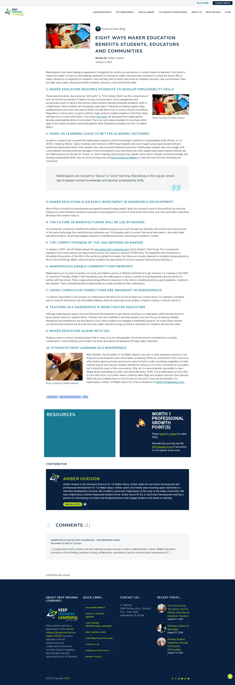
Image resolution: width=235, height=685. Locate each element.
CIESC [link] (67, 678)
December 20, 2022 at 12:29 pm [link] (66, 543)
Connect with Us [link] (222, 3)
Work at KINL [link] (203, 3)
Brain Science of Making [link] (124, 157)
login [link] (162, 433)
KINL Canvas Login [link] (96, 632)
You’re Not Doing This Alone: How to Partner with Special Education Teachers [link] (178, 610)
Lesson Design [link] (52, 396)
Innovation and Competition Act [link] (112, 249)
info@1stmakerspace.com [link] (170, 382)
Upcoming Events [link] (125, 12)
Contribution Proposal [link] (99, 638)
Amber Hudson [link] (81, 479)
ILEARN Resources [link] (102, 12)
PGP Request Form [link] (162, 446)
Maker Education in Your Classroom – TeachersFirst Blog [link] (85, 540)
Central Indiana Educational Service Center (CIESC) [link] (61, 632)
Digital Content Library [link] (95, 615)
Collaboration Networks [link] (173, 12)
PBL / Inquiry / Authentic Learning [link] (70, 396)
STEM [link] (85, 396)
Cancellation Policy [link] (97, 650)
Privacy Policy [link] (94, 657)
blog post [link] (102, 116)
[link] (230, 676)
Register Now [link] (213, 12)
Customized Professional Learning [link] (99, 624)
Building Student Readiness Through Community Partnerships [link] (177, 644)
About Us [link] (197, 12)
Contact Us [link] (92, 644)
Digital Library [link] (146, 12)
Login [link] (228, 12)
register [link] (173, 433)
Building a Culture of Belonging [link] (178, 627)
